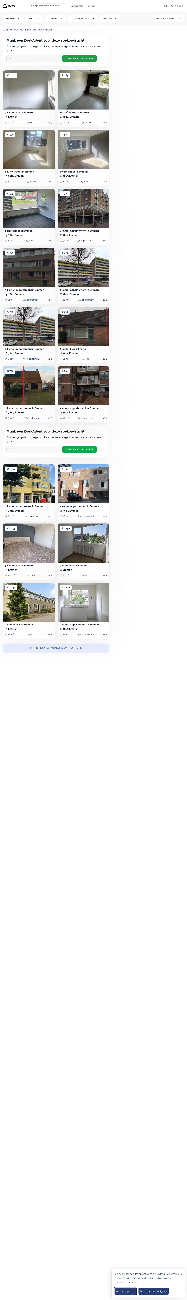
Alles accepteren (125, 1291)
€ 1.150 (66, 528)
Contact (92, 5)
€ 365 (65, 75)
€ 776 (65, 252)
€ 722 (10, 371)
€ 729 (10, 252)
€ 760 (65, 193)
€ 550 (10, 134)
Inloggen (179, 5)
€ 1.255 (11, 469)
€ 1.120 (11, 75)
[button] (62, 90)
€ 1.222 (66, 469)
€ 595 (10, 193)
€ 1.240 (11, 587)
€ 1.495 (11, 528)
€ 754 (65, 371)
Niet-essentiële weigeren (153, 1291)
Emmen (10, 18)
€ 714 (65, 311)
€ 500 (65, 134)
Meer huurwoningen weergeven (56, 648)
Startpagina (76, 5)
